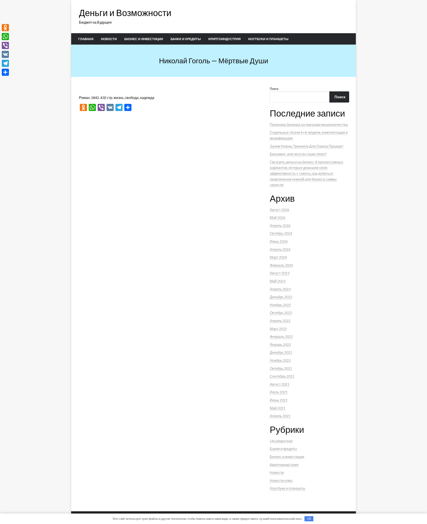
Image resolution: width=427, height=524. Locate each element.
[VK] (5, 54)
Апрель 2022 (280, 321)
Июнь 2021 (279, 400)
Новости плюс (281, 480)
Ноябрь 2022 (280, 305)
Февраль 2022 (281, 336)
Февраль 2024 (281, 265)
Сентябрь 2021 (282, 376)
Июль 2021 (279, 392)
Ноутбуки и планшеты (268, 39)
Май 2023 (277, 281)
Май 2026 (277, 217)
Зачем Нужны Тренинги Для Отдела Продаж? (306, 146)
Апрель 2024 (280, 249)
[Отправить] (5, 72)
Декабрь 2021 (281, 352)
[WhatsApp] (5, 36)
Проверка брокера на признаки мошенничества (309, 124)
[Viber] (5, 45)
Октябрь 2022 (281, 312)
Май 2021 (277, 408)
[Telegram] (5, 63)
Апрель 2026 (280, 225)
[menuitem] (86, 39)
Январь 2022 (280, 344)
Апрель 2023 (280, 289)
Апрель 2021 (280, 416)
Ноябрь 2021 (280, 360)
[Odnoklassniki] (5, 27)
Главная (85, 39)
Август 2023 (279, 273)
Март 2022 (278, 329)
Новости (109, 39)
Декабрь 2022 (281, 297)
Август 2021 (279, 384)
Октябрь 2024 (281, 233)
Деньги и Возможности (125, 12)
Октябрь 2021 (281, 368)
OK (309, 518)
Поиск (274, 88)
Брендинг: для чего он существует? (298, 154)
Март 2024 (278, 257)
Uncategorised (281, 441)
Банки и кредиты (186, 39)
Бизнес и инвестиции (143, 39)
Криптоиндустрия (224, 39)
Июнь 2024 (279, 241)
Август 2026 (279, 210)
